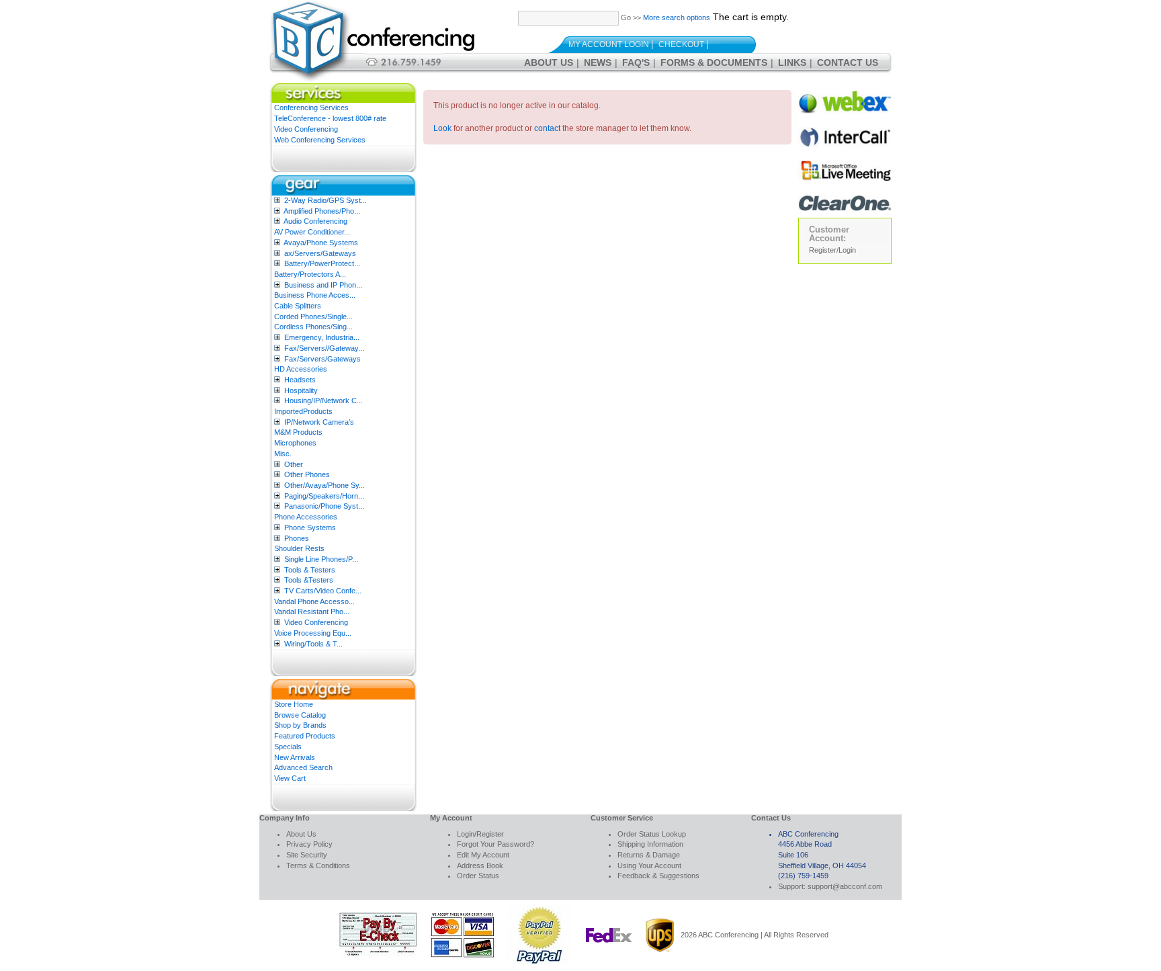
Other (293, 464)
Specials (288, 747)
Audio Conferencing (315, 221)
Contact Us (847, 62)
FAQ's (636, 62)
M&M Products (298, 432)
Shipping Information (650, 844)
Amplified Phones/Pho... (322, 211)
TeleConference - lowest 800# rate (330, 118)
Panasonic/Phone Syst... (324, 506)
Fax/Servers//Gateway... (324, 348)
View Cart (290, 778)
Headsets (300, 380)
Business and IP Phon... (323, 285)
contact (547, 128)
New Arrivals (294, 757)
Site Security (306, 855)
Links (792, 62)
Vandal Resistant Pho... (311, 611)
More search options (676, 17)
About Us (548, 62)
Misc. (283, 454)
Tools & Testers (309, 570)
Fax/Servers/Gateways (322, 359)
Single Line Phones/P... (321, 559)
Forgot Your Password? (495, 844)
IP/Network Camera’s (319, 422)
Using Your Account (649, 865)
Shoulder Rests (299, 548)
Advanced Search (303, 767)
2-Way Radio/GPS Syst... (325, 200)
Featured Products (304, 736)
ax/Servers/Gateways (320, 253)
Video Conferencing (306, 129)
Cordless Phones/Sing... (313, 327)
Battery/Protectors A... (310, 274)
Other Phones (307, 474)
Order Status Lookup (651, 834)
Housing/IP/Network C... (323, 400)
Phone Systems (310, 527)
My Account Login (608, 44)
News (597, 62)
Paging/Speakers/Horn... (324, 496)
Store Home (293, 704)
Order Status (478, 876)
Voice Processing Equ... (312, 633)
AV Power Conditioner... (312, 232)
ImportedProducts (303, 411)
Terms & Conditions (318, 865)
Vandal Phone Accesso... (314, 601)
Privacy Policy (309, 844)
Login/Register (480, 834)
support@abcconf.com (845, 886)
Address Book (480, 865)
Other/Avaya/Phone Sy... (324, 485)
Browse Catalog (300, 715)
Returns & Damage (648, 855)
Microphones (295, 443)
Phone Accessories (305, 517)
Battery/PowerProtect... (322, 263)
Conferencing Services (311, 107)
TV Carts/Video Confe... (322, 591)
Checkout (681, 44)
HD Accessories (300, 369)
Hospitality (301, 390)
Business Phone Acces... (314, 295)
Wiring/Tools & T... (313, 644)
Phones (296, 538)
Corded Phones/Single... (313, 316)
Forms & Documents (713, 62)
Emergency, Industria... (321, 337)
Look (442, 128)
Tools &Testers (308, 580)
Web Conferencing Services (320, 140)
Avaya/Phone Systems (321, 243)
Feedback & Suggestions (658, 876)
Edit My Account (483, 855)
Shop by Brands (300, 725)
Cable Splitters (297, 306)
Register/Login (832, 250)
